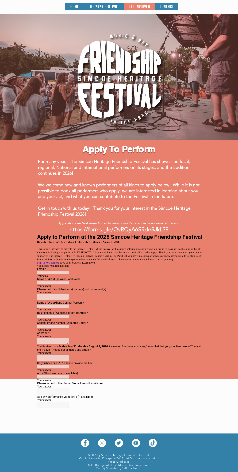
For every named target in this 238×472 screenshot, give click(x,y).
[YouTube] (136, 443)
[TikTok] (153, 443)
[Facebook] (85, 443)
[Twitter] (119, 443)
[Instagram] (102, 443)
